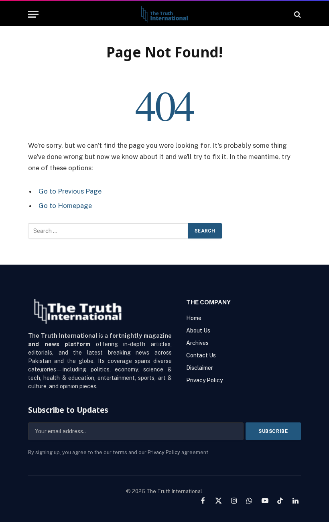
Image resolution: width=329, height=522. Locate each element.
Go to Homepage (65, 206)
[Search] (296, 14)
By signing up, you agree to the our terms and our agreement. (118, 452)
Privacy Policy (164, 452)
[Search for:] (108, 231)
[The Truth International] (164, 14)
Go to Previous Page (70, 191)
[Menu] (33, 14)
